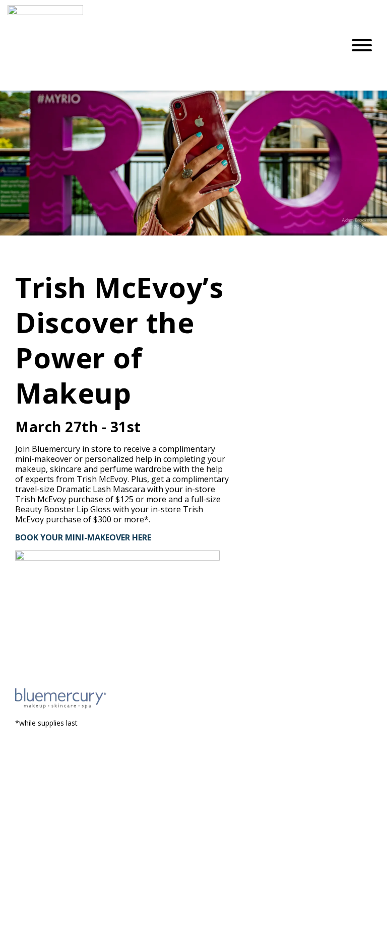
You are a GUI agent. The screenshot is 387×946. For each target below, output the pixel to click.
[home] (168, 45)
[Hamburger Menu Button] (361, 45)
